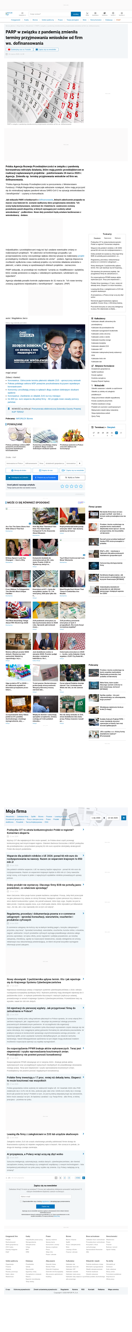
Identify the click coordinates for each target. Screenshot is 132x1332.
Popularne (97, 238)
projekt (81, 256)
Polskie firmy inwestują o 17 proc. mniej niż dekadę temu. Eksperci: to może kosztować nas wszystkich (106, 284)
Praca (48, 1249)
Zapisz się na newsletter (75, 470)
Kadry (26, 20)
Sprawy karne (50, 1242)
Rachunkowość (11, 1242)
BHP (27, 1249)
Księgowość (15, 20)
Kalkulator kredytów (98, 343)
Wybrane (118, 238)
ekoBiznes (10, 822)
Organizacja (10, 1264)
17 (94, 433)
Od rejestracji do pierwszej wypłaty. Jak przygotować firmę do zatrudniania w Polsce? (105, 273)
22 (116, 433)
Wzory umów (110, 1271)
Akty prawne (50, 1261)
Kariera (75, 1289)
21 (112, 433)
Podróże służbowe (92, 1271)
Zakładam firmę (22, 816)
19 (103, 433)
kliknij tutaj (57, 1216)
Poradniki (19, 822)
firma (41, 463)
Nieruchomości (95, 20)
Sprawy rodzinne (51, 1239)
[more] (79, 463)
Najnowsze (107, 238)
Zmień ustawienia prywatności (45, 1289)
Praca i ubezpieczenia (35, 819)
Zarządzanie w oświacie (33, 1274)
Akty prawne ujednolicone (54, 1274)
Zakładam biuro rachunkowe (95, 1239)
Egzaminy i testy (31, 1271)
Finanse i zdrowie (71, 1252)
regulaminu (45, 1201)
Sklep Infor (49, 1252)
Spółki (33, 816)
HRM (27, 1252)
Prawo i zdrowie (51, 1254)
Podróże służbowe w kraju (101, 404)
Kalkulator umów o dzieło (100, 337)
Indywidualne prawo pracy (34, 1239)
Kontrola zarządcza (98, 378)
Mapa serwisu (113, 1289)
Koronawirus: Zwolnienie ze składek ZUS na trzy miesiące (34, 396)
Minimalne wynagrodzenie (94, 1267)
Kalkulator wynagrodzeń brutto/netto (104, 331)
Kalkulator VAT (96, 349)
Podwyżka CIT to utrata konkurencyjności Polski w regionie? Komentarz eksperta (106, 243)
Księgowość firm (12, 1236)
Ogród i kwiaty (111, 1249)
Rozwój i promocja (12, 1271)
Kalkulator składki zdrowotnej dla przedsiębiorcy (103, 323)
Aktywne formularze (104, 365)
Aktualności (29, 26)
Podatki (56, 819)
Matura (28, 1276)
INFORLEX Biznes (24, 418)
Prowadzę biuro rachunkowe (95, 1242)
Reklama (101, 1289)
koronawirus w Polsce (15, 463)
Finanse (49, 816)
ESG (46, 822)
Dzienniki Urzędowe (52, 1269)
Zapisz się (45, 1206)
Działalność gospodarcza (100, 369)
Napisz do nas (47, 470)
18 (98, 433)
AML (87, 1252)
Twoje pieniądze (73, 20)
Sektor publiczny (48, 20)
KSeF (118, 20)
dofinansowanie (46, 200)
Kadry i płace (10, 1274)
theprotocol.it (110, 1276)
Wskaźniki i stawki (93, 1261)
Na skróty (109, 1261)
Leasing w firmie (61, 816)
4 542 (78, 1178)
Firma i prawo (95, 506)
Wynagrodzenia (31, 1242)
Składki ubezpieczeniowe (94, 1269)
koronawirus (71, 463)
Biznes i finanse (71, 1239)
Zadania (8, 1269)
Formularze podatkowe (113, 1274)
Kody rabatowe (111, 1269)
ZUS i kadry (9, 1247)
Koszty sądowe (97, 375)
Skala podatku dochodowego (95, 1276)
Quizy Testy (95, 416)
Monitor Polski (50, 1267)
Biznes (35, 20)
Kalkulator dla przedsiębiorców (102, 328)
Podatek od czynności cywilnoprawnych (106, 407)
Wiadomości (110, 1239)
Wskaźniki (99, 385)
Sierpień (111, 427)
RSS (82, 1289)
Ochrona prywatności (22, 1289)
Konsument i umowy (52, 1244)
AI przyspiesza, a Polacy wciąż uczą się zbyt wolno (107, 296)
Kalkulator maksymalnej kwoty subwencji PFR (106, 353)
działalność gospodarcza (55, 463)
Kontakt (91, 1289)
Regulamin (65, 1289)
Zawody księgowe (11, 1249)
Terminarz (99, 427)
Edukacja (108, 20)
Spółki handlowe (97, 372)
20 (107, 433)
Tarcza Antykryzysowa (34, 822)
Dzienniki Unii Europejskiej (54, 1271)
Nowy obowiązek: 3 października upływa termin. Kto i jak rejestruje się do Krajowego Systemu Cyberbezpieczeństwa (107, 267)
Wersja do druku (20, 470)
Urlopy (28, 1247)
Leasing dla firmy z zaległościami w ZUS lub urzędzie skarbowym (107, 290)
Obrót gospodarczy (12, 1244)
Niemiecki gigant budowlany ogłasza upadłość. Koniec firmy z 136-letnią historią (106, 302)
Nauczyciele (30, 1269)
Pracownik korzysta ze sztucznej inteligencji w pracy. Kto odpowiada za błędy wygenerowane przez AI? (107, 308)
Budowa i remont (111, 1247)
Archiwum (109, 1267)
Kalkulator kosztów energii (101, 340)
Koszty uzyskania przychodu (101, 401)
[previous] (56, 1178)
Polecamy (93, 664)
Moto (84, 20)
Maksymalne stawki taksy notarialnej (104, 410)
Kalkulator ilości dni (98, 358)
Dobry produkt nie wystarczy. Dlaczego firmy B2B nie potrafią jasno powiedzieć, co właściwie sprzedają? (107, 255)
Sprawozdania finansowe (94, 1249)
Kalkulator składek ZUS (100, 346)
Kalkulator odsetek (72, 1271)
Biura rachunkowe (92, 1236)
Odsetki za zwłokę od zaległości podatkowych (103, 393)
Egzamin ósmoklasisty (33, 1279)
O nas (8, 1289)
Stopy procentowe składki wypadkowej (105, 398)
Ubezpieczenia (30, 1244)
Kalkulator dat (96, 362)
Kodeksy (48, 1276)
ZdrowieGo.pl (110, 1264)
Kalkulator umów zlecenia (100, 334)
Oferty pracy (110, 1279)
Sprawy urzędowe (52, 1247)
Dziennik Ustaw (51, 1264)
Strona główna (10, 26)
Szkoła (28, 1267)
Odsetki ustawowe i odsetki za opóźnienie (106, 388)
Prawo (60, 20)
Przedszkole (30, 1264)
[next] (83, 1178)
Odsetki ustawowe (92, 1274)
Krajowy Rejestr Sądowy (100, 381)
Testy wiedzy (30, 1281)
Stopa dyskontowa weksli (100, 413)
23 (121, 433)
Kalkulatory (99, 318)
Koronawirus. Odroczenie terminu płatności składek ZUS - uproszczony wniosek (44, 380)
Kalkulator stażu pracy (73, 1274)
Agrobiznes (66, 819)
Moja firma (20, 26)
